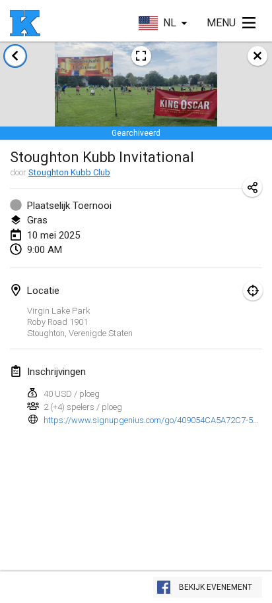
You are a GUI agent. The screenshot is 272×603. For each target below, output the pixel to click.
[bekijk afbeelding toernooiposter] (141, 56)
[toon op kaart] (253, 291)
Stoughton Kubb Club (69, 172)
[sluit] (257, 56)
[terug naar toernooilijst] (15, 56)
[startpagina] (25, 23)
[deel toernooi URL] (252, 187)
